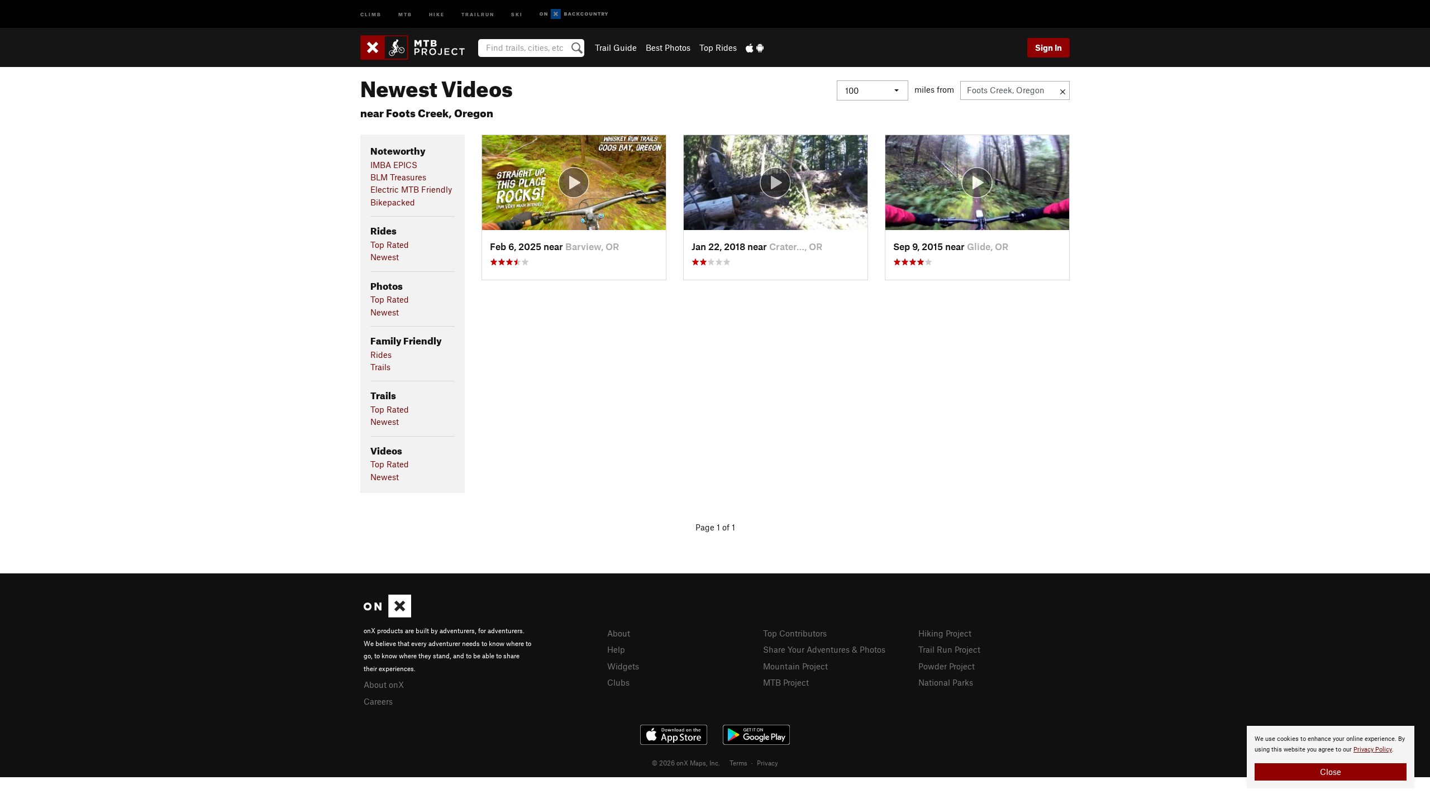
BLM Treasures (398, 177)
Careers (378, 701)
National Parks (945, 682)
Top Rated (389, 245)
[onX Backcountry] (574, 14)
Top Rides (718, 47)
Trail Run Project (949, 649)
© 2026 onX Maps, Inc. (686, 763)
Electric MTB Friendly (411, 189)
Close (1330, 772)
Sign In (1048, 47)
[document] (1331, 757)
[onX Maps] (387, 614)
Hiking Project (944, 633)
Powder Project (946, 666)
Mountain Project (795, 666)
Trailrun (477, 13)
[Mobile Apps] (755, 47)
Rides (381, 355)
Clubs (618, 682)
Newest (384, 257)
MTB (405, 13)
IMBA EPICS (393, 165)
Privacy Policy (1372, 749)
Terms (738, 763)
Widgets (623, 666)
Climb (371, 13)
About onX (384, 684)
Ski (517, 13)
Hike (437, 13)
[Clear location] (1062, 90)
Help (616, 649)
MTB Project (786, 682)
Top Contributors (795, 633)
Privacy (767, 763)
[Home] (418, 47)
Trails (380, 367)
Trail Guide (616, 47)
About (618, 633)
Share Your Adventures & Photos (824, 649)
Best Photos (668, 47)
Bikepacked (392, 202)
